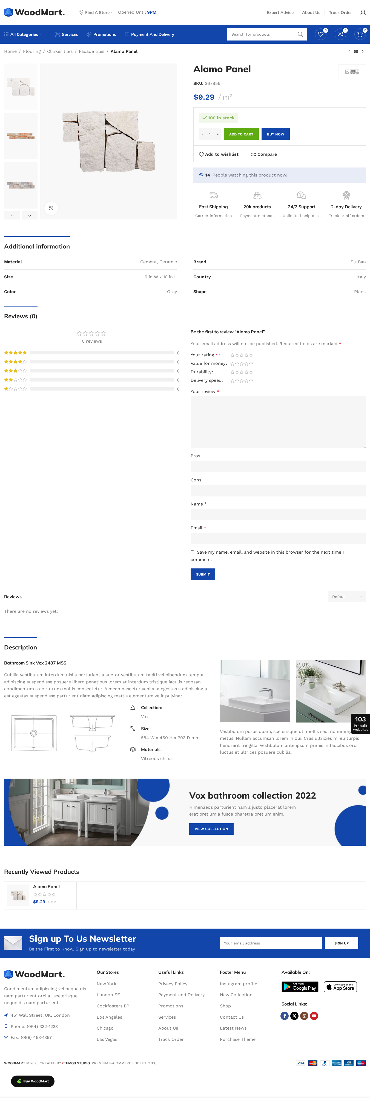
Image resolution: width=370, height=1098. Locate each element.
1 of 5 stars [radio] (232, 355)
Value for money (208, 363)
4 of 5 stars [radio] (246, 355)
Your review (205, 391)
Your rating (204, 355)
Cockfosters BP (113, 1006)
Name (199, 504)
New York (106, 983)
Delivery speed (206, 380)
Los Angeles (109, 1017)
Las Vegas (107, 1039)
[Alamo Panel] (18, 895)
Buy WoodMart (36, 1081)
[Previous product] (349, 51)
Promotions (170, 1006)
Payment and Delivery (181, 994)
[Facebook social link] (284, 1016)
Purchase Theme (238, 1039)
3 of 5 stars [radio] (241, 355)
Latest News (233, 1028)
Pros (195, 455)
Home (10, 51)
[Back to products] (356, 51)
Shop (225, 1006)
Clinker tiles (60, 51)
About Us (168, 1028)
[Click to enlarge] (51, 208)
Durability (201, 372)
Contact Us (232, 1017)
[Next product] (362, 51)
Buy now (275, 134)
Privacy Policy (172, 983)
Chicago (105, 1028)
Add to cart (241, 134)
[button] (12, 215)
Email (198, 527)
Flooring (32, 51)
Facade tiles (91, 51)
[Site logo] (35, 12)
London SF (108, 994)
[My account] (363, 12)
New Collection (236, 994)
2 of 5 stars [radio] (237, 355)
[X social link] (294, 1016)
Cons (196, 479)
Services (167, 1017)
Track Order (171, 1039)
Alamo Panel (46, 886)
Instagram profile (238, 983)
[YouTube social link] (314, 1016)
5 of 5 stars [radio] (251, 355)
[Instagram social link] (304, 1016)
